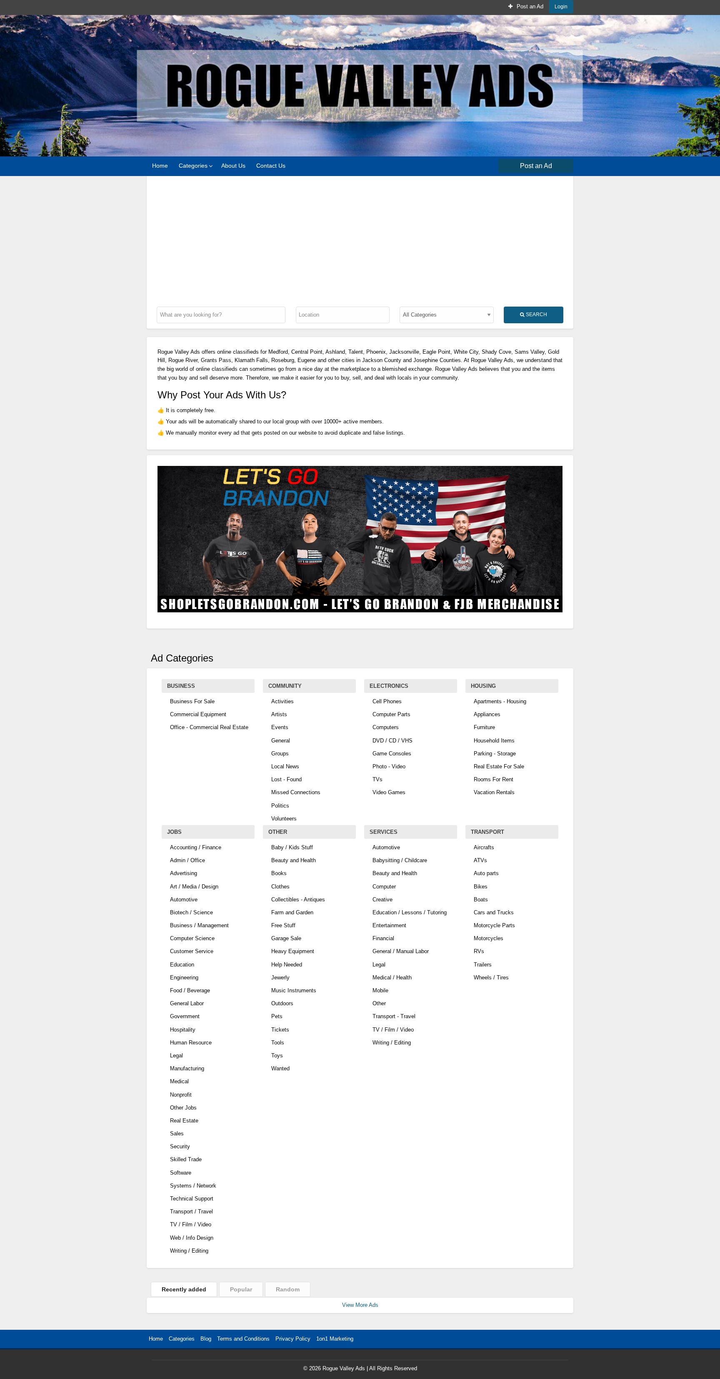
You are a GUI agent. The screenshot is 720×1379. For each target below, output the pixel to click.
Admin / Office (187, 860)
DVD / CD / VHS (392, 740)
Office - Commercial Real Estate (209, 727)
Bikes (481, 886)
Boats (481, 899)
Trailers (483, 964)
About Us (233, 165)
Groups (280, 753)
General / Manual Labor (400, 951)
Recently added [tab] (184, 1289)
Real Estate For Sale (499, 766)
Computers (385, 727)
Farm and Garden (292, 912)
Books (279, 873)
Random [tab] (288, 1289)
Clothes (280, 886)
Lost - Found (286, 779)
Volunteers (284, 818)
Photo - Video (388, 766)
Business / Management (199, 925)
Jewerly (280, 977)
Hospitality (182, 1030)
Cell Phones (387, 701)
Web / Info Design (191, 1238)
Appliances (487, 714)
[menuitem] (526, 6)
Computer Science (192, 938)
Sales (177, 1133)
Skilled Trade (186, 1159)
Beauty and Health (293, 860)
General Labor (187, 1003)
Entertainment (389, 925)
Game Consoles (391, 753)
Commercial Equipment (198, 714)
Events (279, 727)
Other (277, 832)
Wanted (280, 1068)
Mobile (380, 990)
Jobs (174, 832)
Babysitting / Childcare (399, 860)
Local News (285, 766)
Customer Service (191, 951)
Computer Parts (391, 714)
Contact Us (270, 165)
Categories (193, 165)
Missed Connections (295, 792)
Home (160, 165)
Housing (483, 686)
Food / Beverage (190, 990)
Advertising (183, 873)
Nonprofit (181, 1095)
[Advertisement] (360, 238)
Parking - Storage (495, 753)
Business (181, 686)
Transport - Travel (393, 1016)
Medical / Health (392, 977)
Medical (179, 1081)
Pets (276, 1016)
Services (384, 832)
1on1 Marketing (334, 1339)
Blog (205, 1339)
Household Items (494, 740)
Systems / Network (193, 1186)
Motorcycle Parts (494, 925)
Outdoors (282, 1003)
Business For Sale (192, 701)
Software (180, 1173)
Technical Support (191, 1198)
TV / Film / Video (190, 1224)
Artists (279, 714)
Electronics (389, 686)
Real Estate (184, 1120)
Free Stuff (283, 925)
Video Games (388, 792)
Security (180, 1146)
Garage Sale (286, 938)
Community (285, 686)
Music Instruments (293, 990)
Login (561, 6)
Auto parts (486, 873)
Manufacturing (187, 1068)
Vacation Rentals (494, 792)
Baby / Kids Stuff (292, 847)
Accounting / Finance (195, 847)
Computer (384, 886)
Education (182, 964)
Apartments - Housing (500, 701)
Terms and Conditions (243, 1339)
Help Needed (286, 964)
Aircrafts (484, 847)
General (280, 740)
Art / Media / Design (194, 886)
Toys (277, 1055)
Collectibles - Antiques (298, 899)
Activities (282, 701)
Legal (176, 1055)
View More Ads (360, 1305)
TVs (377, 779)
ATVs (480, 860)
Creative (382, 899)
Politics (280, 806)
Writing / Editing (189, 1251)
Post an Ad (529, 6)
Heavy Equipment (292, 951)
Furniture (484, 727)
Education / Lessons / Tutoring (409, 912)
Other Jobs (183, 1108)
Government (185, 1016)
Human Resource (191, 1042)
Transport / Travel (191, 1211)
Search (536, 314)
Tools (277, 1042)
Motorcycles (488, 938)
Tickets (280, 1030)
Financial (383, 938)
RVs (479, 951)
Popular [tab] (241, 1289)
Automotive (184, 899)
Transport (487, 832)
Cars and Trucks (494, 912)
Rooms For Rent (493, 779)
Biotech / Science (191, 912)
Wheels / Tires (491, 977)
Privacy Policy (292, 1339)
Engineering (184, 977)
